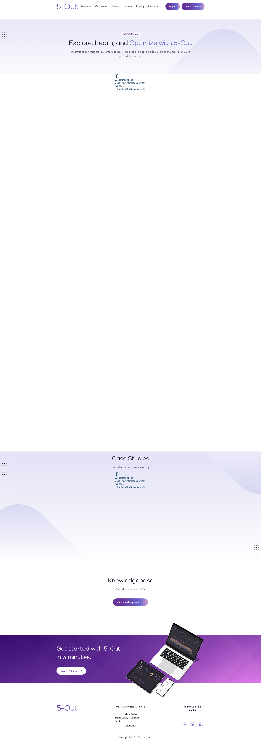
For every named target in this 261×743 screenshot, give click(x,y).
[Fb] (184, 724)
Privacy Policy (121, 717)
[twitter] (192, 724)
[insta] (200, 724)
